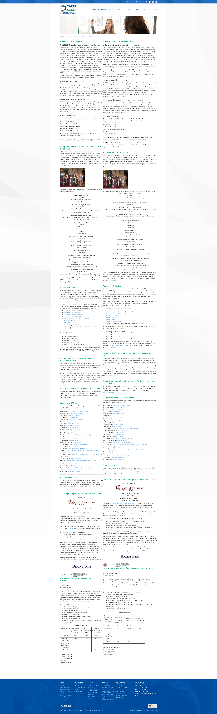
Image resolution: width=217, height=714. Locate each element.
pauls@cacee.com (113, 347)
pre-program (69, 543)
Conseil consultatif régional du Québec (117, 310)
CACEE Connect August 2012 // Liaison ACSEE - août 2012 (80, 36)
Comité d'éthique (111, 320)
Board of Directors (65, 689)
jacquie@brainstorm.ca (130, 551)
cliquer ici (126, 278)
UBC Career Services (72, 464)
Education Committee (70, 320)
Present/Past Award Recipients (108, 695)
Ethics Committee (69, 322)
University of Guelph (74, 441)
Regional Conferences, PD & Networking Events (93, 689)
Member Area (140, 2)
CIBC (68, 421)
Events (111, 9)
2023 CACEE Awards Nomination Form (108, 691)
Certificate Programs (94, 692)
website (83, 557)
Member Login (131, 2)
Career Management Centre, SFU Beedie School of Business (130, 444)
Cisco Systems (77, 442)
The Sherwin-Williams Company (79, 412)
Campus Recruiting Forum (77, 517)
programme (108, 518)
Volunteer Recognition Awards (107, 698)
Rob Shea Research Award (107, 688)
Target (73, 466)
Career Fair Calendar (122, 687)
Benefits (77, 685)
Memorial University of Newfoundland (79, 448)
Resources (127, 9)
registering (70, 528)
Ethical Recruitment (122, 695)
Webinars (90, 694)
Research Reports (121, 693)
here (73, 280)
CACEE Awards (106, 685)
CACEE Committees (66, 695)
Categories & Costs (80, 687)
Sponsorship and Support (92, 697)
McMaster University (77, 413)
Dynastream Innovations (75, 470)
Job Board (119, 685)
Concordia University (76, 419)
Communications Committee (72, 324)
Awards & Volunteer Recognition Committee (76, 318)
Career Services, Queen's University (79, 444)
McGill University (76, 431)
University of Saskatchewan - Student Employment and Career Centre (135, 446)
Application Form (80, 689)
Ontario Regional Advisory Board (73, 316)
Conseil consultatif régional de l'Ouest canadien (120, 312)
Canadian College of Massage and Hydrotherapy (83, 435)
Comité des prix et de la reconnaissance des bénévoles (122, 316)
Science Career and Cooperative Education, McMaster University (127, 450)
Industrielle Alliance (79, 437)
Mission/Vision (64, 687)
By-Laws (136, 9)
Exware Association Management (147, 710)
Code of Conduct (65, 697)
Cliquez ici (125, 388)
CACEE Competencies (120, 690)
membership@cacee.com (124, 345)
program (69, 532)
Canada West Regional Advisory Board (74, 314)
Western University (75, 429)
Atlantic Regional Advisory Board (73, 310)
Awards (118, 9)
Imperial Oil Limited (73, 415)
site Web (135, 547)
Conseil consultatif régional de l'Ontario (117, 314)
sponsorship (63, 554)
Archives (62, 36)
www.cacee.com (67, 133)
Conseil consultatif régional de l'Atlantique (118, 308)
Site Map (100, 710)
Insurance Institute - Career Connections (80, 468)
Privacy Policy (93, 710)
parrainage (141, 542)
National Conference (94, 685)
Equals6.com (73, 417)
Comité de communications (114, 321)
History (62, 685)
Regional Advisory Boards (65, 692)
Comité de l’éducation (112, 318)
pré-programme (109, 532)
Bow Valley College (73, 425)
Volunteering (78, 691)
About (94, 9)
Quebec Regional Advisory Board (73, 312)
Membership (102, 9)
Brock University (78, 446)
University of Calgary (73, 423)
